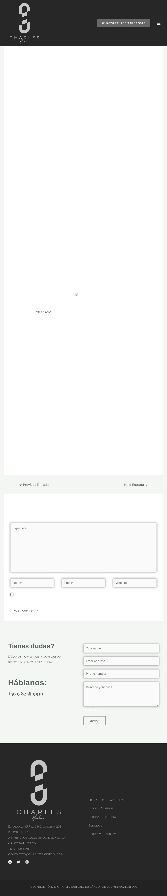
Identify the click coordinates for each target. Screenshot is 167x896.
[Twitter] (18, 862)
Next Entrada (136, 485)
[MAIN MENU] (158, 23)
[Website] (135, 584)
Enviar (95, 720)
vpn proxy (44, 312)
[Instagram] (27, 862)
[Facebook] (10, 862)
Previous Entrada (34, 485)
